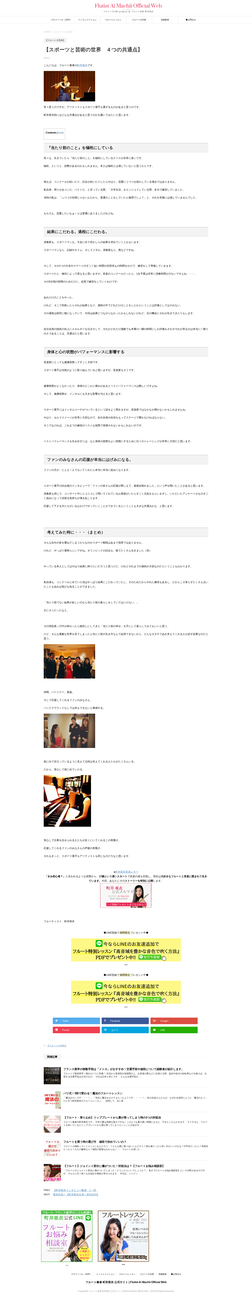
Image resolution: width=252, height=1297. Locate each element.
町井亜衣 (82, 65)
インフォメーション (87, 20)
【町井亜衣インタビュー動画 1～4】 (75, 1190)
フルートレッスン (113, 20)
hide (60, 132)
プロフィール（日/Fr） (61, 20)
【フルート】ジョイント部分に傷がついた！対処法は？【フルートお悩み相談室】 (114, 1166)
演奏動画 (165, 20)
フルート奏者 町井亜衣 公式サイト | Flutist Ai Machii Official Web (126, 1282)
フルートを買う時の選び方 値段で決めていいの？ (95, 1141)
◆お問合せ (191, 20)
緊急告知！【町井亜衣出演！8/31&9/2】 (76, 1194)
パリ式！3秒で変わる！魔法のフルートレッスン (93, 1093)
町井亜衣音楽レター (126, 871)
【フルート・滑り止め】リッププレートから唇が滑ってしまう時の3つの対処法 (112, 1117)
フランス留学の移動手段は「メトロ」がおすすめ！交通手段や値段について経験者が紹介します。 (123, 1069)
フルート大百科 (139, 20)
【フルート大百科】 (57, 1045)
